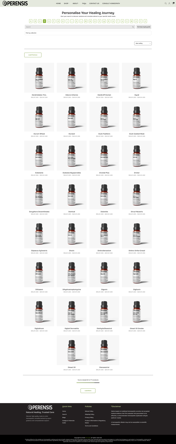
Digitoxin (136, 289)
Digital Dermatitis (72, 328)
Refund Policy (89, 411)
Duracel (72, 134)
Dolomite (104, 212)
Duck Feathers (104, 134)
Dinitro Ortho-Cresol (137, 251)
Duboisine (39, 173)
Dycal (137, 95)
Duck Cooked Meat (136, 134)
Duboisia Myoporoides (72, 173)
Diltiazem (39, 289)
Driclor (137, 173)
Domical (71, 212)
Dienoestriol (104, 367)
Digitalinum (39, 328)
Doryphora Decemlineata (39, 212)
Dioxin (71, 251)
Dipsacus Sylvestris (39, 251)
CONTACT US (94, 3)
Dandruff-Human (104, 95)
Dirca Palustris (137, 212)
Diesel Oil (72, 367)
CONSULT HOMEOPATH (111, 3)
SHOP (66, 3)
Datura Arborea (72, 95)
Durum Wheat (39, 134)
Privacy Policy (89, 417)
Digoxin (104, 289)
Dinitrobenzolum (104, 251)
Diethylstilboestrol (104, 328)
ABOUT (75, 3)
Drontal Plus (104, 173)
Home (64, 411)
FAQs (84, 3)
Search (64, 414)
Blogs (64, 417)
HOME (58, 3)
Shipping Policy (89, 414)
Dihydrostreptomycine (72, 289)
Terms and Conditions (91, 426)
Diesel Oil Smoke (137, 328)
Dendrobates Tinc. (39, 95)
